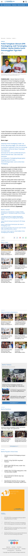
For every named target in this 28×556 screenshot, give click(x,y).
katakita (5, 52)
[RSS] (17, 543)
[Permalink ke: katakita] (2, 53)
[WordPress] (11, 543)
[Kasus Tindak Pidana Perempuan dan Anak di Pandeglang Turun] (21, 261)
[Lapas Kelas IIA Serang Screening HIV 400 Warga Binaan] (7, 261)
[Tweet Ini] (17, 238)
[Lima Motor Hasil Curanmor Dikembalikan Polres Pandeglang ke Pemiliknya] (21, 275)
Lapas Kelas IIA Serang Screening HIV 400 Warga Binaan (13, 221)
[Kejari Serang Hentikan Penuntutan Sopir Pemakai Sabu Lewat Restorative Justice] (7, 275)
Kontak (13, 547)
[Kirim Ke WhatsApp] (26, 238)
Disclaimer (18, 550)
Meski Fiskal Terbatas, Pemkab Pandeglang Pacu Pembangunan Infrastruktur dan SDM (15, 523)
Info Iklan (19, 547)
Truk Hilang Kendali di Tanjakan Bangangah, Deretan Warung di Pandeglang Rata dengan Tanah (12, 218)
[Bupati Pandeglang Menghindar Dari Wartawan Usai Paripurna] (7, 434)
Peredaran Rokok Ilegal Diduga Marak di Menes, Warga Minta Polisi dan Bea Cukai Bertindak (21, 440)
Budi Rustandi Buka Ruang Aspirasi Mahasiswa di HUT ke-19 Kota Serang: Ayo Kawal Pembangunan (15, 533)
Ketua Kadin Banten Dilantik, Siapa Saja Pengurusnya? (14, 476)
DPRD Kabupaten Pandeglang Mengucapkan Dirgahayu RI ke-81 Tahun (15, 528)
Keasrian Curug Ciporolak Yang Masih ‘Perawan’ (13, 461)
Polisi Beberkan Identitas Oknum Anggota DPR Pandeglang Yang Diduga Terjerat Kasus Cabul (15, 481)
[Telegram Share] (23, 238)
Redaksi (23, 548)
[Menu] (2, 1)
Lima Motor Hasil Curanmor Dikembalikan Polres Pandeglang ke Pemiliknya (13, 231)
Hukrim (3, 41)
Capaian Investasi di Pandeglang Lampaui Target (14, 456)
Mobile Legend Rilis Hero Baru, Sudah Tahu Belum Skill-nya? (14, 466)
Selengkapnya (13, 402)
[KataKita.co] (9, 1)
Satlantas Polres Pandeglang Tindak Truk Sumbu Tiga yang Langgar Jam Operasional (13, 385)
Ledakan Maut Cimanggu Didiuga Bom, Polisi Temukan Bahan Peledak (15, 471)
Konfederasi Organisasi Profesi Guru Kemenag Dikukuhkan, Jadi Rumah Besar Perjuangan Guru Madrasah (14, 149)
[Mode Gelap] (24, 2)
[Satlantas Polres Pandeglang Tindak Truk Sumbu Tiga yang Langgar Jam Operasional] (14, 375)
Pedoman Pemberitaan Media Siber (11, 548)
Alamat (8, 547)
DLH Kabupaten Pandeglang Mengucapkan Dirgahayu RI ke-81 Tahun (15, 518)
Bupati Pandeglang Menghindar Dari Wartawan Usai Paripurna (5, 440)
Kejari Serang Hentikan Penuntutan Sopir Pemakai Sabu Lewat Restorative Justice (13, 228)
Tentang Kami (10, 550)
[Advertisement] (14, 22)
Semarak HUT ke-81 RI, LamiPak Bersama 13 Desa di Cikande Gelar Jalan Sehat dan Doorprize (13, 154)
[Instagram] (14, 543)
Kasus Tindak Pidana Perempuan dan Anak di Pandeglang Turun (12, 225)
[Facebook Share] (14, 238)
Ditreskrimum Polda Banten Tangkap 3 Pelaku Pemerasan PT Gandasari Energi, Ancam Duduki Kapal (13, 213)
